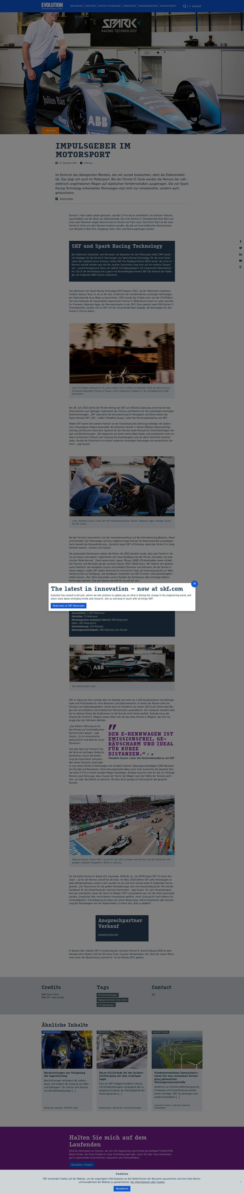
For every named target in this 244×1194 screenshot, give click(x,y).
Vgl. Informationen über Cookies (147, 1182)
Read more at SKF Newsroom (68, 605)
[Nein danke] (240, 1181)
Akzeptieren (122, 1188)
